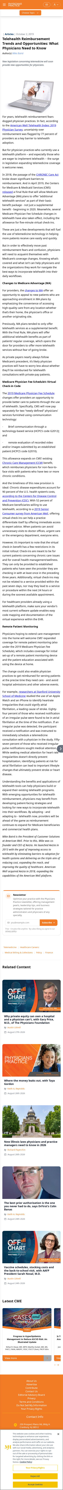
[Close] (58, 1434)
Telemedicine (10, 947)
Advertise (31, 1384)
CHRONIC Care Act (47, 174)
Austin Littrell (14, 1027)
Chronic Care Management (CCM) (22, 463)
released (7, 192)
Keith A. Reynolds (16, 1088)
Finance (49, 952)
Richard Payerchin (16, 1149)
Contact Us (31, 1391)
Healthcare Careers (29, 947)
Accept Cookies (35, 1484)
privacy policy (10, 931)
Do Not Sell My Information (31, 1405)
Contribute (31, 1387)
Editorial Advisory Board (31, 1394)
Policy (39, 952)
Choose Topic (28, 12)
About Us (31, 1381)
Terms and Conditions (31, 1401)
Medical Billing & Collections (19, 952)
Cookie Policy (26, 1462)
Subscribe (47, 922)
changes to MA (34, 290)
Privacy (31, 1398)
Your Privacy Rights (31, 1408)
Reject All (35, 1476)
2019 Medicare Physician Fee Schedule (31, 393)
